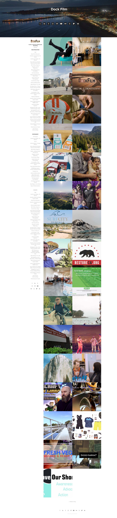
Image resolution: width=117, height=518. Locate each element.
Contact (59, 19)
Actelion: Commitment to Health (35, 56)
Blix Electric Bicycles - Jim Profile (35, 90)
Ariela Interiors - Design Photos (35, 144)
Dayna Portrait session (35, 185)
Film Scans (35, 136)
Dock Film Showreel (35, 54)
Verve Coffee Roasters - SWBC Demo (35, 102)
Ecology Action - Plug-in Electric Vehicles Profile (35, 87)
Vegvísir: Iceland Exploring (35, 67)
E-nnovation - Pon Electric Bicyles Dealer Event (35, 93)
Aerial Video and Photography (35, 78)
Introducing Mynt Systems (35, 105)
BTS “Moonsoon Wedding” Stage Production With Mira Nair (35, 251)
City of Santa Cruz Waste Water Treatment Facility (35, 117)
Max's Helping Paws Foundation (35, 70)
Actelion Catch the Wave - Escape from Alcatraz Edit (35, 121)
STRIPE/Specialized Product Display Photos (35, 169)
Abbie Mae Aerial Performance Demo (35, 175)
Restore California (35, 96)
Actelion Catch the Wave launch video (35, 99)
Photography (35, 134)
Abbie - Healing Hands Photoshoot (35, 151)
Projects (35, 190)
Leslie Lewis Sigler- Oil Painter (35, 59)
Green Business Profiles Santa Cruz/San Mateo (35, 62)
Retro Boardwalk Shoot (35, 166)
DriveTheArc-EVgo (35, 80)
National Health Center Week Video (35, 75)
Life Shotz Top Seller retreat (35, 181)
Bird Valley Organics (35, 65)
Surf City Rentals (35, 73)
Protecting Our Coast (35, 127)
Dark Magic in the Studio (35, 184)
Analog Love (35, 171)
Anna (35, 141)
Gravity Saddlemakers (35, 82)
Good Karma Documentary (35, 129)
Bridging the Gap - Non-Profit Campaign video (35, 108)
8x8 (35, 52)
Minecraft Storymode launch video (35, 114)
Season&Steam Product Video (35, 124)
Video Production (35, 49)
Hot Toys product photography (35, 178)
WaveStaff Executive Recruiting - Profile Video (35, 111)
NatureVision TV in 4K (35, 84)
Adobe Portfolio (74, 513)
